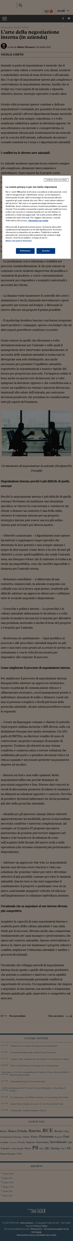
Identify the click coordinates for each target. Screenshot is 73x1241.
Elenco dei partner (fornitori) (19, 241)
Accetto (46, 251)
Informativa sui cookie (38, 221)
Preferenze (25, 251)
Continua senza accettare (56, 180)
